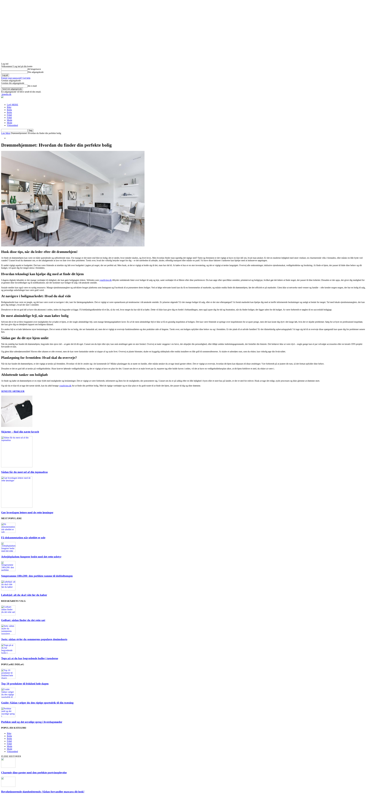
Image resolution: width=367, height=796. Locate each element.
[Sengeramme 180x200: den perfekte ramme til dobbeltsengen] (8, 570)
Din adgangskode (36, 72)
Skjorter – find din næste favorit (20, 431)
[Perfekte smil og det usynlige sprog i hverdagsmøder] (8, 716)
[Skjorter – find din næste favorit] (16, 426)
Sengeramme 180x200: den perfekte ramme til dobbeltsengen (37, 575)
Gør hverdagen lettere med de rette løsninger (27, 512)
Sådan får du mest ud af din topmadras (24, 472)
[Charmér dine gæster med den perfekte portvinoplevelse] (8, 767)
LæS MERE (12, 104)
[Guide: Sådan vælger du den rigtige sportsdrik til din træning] (8, 697)
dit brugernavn (34, 69)
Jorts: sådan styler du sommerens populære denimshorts (34, 639)
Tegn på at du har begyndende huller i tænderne (29, 658)
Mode (9, 120)
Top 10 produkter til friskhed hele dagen (25, 683)
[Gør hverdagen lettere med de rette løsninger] (16, 507)
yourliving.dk (105, 280)
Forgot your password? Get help (15, 78)
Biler (9, 107)
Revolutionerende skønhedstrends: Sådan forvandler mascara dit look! (42, 791)
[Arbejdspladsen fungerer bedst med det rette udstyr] (8, 551)
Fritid (9, 115)
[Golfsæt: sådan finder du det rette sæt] (8, 614)
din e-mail (32, 86)
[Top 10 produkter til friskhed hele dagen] (8, 678)
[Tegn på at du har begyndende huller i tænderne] (8, 653)
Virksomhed (12, 125)
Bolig (9, 110)
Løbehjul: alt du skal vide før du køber (24, 594)
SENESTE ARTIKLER (13, 391)
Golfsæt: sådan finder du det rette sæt (23, 620)
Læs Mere (5, 133)
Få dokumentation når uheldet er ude (23, 537)
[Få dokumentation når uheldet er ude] (8, 532)
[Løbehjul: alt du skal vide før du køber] (8, 589)
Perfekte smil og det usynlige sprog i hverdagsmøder (31, 721)
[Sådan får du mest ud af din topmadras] (16, 466)
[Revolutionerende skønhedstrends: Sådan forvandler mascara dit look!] (8, 786)
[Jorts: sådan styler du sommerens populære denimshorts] (8, 633)
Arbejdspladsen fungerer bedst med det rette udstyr (31, 556)
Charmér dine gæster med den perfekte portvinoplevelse (34, 772)
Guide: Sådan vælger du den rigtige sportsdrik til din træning (37, 702)
